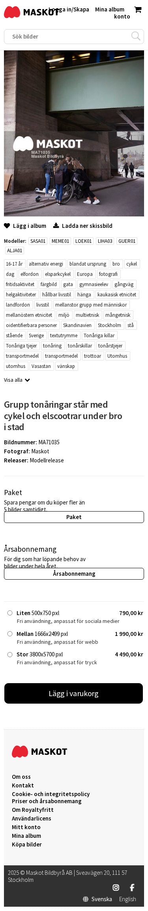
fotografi (108, 274)
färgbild (49, 284)
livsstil (42, 304)
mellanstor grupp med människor (91, 304)
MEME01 (60, 241)
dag (10, 274)
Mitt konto (26, 827)
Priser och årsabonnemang (47, 801)
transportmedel (22, 356)
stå (130, 325)
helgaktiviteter (21, 294)
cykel (131, 264)
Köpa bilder (27, 844)
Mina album (26, 835)
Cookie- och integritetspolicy (51, 794)
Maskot (40, 451)
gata (68, 284)
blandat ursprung (87, 264)
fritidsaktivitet (20, 284)
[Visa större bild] (74, 214)
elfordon (30, 274)
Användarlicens (31, 818)
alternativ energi (46, 264)
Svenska (102, 899)
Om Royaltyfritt (33, 809)
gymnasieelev (93, 284)
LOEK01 (83, 241)
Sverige (36, 335)
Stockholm (109, 325)
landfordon (18, 304)
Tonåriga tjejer (21, 345)
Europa (85, 274)
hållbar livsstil (56, 294)
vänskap (66, 366)
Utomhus (117, 356)
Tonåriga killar (99, 335)
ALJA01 (14, 250)
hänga (84, 294)
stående (14, 335)
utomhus (15, 366)
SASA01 (37, 241)
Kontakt (23, 785)
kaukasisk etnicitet (116, 294)
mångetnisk (117, 315)
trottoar (92, 356)
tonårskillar (80, 345)
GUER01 (126, 241)
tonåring (52, 345)
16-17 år (14, 264)
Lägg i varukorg (74, 693)
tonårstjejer (110, 345)
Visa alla (13, 379)
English (127, 899)
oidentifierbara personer (31, 325)
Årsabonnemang (74, 573)
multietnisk (87, 315)
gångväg (123, 284)
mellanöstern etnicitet (29, 315)
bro (116, 264)
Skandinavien (77, 325)
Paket (74, 517)
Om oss (21, 776)
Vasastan (41, 366)
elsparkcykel (58, 274)
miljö (63, 315)
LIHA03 (105, 241)
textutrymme (63, 335)
